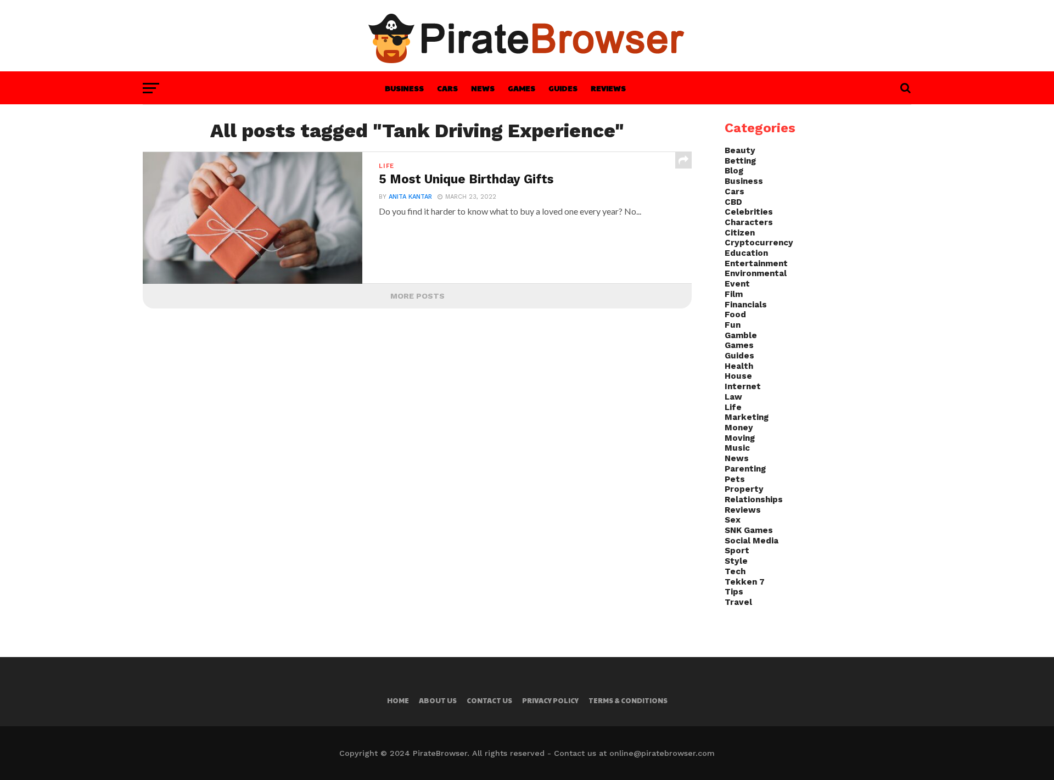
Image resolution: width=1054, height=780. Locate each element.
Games (521, 87)
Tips (734, 592)
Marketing (747, 417)
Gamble (741, 335)
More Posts (417, 295)
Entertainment (756, 263)
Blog (734, 171)
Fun (733, 325)
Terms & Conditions (628, 700)
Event (737, 284)
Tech (735, 571)
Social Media (751, 541)
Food (735, 314)
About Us (438, 700)
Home (398, 700)
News (483, 87)
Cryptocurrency (759, 243)
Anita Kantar (410, 196)
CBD (733, 202)
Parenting (745, 469)
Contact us (489, 700)
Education (746, 253)
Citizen (740, 233)
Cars (447, 87)
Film (734, 294)
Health (739, 366)
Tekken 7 (745, 582)
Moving (740, 438)
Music (737, 448)
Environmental (756, 273)
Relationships (754, 499)
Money (739, 428)
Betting (740, 161)
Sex (733, 520)
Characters (749, 222)
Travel (738, 602)
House (738, 376)
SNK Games (749, 530)
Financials (746, 305)
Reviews (608, 87)
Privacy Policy (550, 700)
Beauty (740, 150)
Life (733, 407)
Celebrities (749, 212)
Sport (737, 550)
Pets (735, 479)
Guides (563, 87)
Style (736, 561)
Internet (743, 386)
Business (404, 87)
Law (733, 397)
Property (744, 489)
